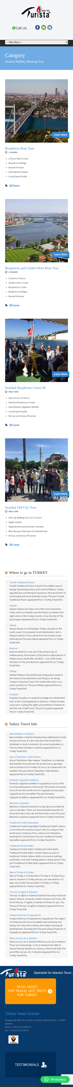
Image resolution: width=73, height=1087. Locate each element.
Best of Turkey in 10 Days (22, 872)
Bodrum (14, 648)
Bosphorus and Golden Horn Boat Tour (32, 268)
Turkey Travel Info (23, 724)
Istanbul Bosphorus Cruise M (25, 388)
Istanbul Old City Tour (20, 507)
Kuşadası (14, 694)
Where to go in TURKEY (28, 572)
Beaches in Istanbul (19, 803)
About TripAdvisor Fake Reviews (25, 757)
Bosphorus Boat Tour (19, 148)
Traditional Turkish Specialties (24, 822)
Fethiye (13, 671)
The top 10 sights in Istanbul (23, 892)
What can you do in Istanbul (23, 938)
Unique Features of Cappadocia (25, 915)
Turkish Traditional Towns (22, 582)
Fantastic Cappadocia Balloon (24, 780)
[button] (55, 1079)
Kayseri (13, 605)
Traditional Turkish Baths (22, 846)
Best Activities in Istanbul (22, 734)
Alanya (13, 625)
